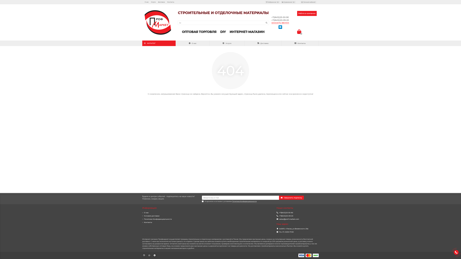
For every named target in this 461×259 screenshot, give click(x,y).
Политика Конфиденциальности (158, 219)
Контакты (170, 2)
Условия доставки (151, 216)
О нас (147, 2)
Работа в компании (306, 13)
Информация (149, 208)
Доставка (161, 2)
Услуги (153, 2)
